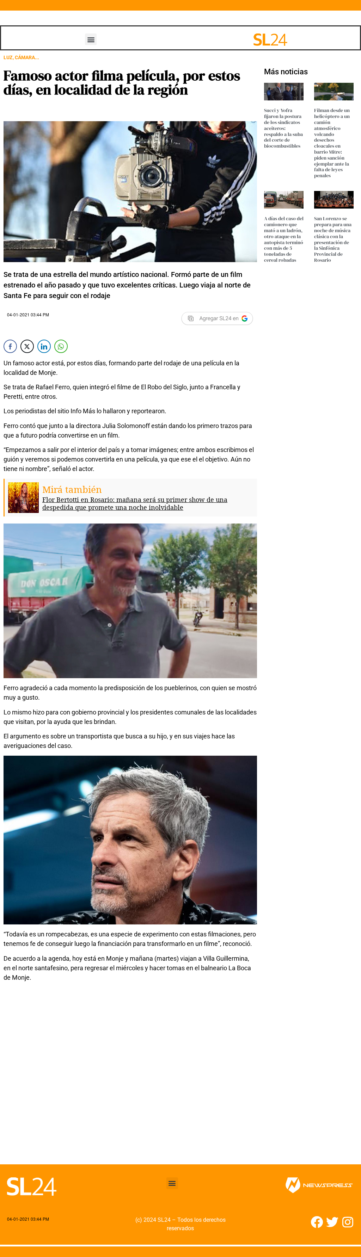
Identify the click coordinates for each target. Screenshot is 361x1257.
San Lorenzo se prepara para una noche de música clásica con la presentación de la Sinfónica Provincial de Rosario (332, 239)
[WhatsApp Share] (61, 346)
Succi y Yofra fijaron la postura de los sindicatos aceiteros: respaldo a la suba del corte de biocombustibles (283, 128)
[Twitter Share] (27, 346)
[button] (91, 39)
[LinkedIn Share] (44, 346)
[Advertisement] (130, 1085)
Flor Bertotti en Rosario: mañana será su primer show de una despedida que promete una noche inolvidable (134, 503)
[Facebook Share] (10, 346)
